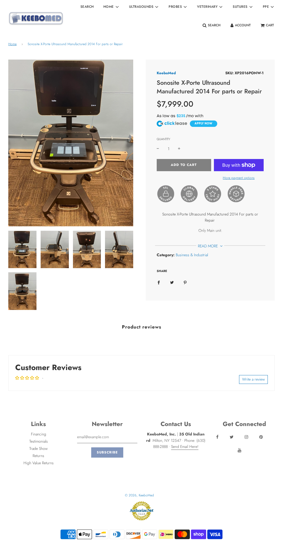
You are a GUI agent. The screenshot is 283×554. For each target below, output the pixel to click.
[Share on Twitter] (172, 282)
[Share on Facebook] (159, 282)
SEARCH (87, 6)
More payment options (239, 177)
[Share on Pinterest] (185, 282)
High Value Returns (38, 463)
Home (12, 44)
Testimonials (38, 441)
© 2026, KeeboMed (139, 495)
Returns (38, 455)
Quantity (163, 139)
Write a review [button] (253, 379)
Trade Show (38, 448)
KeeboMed (166, 73)
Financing (38, 434)
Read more (208, 246)
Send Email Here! (184, 446)
